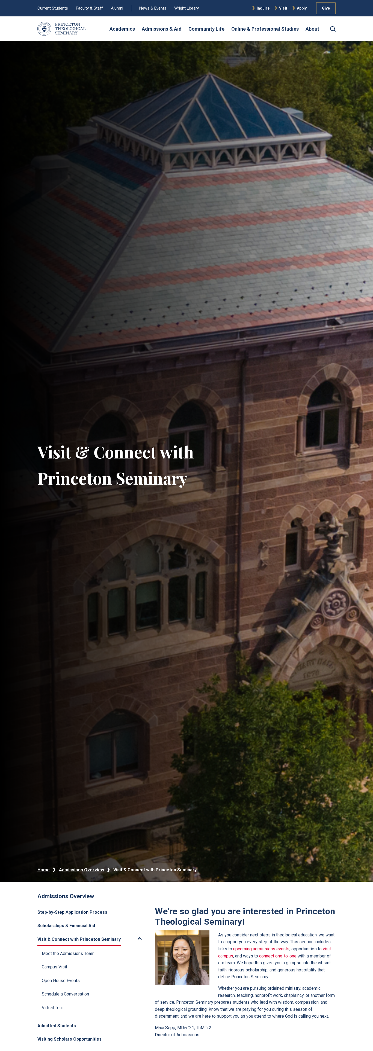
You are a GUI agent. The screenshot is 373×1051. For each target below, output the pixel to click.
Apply (302, 8)
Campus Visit (54, 967)
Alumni (117, 8)
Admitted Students (56, 1025)
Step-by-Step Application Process (72, 912)
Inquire (263, 8)
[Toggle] (133, 938)
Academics (122, 29)
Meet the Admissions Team (68, 953)
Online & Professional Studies (265, 29)
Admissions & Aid (162, 29)
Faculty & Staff (89, 8)
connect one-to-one (278, 956)
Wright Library (186, 8)
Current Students (52, 8)
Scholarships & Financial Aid (66, 925)
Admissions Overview (81, 869)
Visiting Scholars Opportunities (69, 1039)
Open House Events (61, 980)
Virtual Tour (52, 1007)
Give (326, 8)
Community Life (206, 29)
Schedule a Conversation (65, 994)
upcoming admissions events (261, 948)
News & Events (152, 8)
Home (43, 869)
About (312, 29)
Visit (283, 8)
